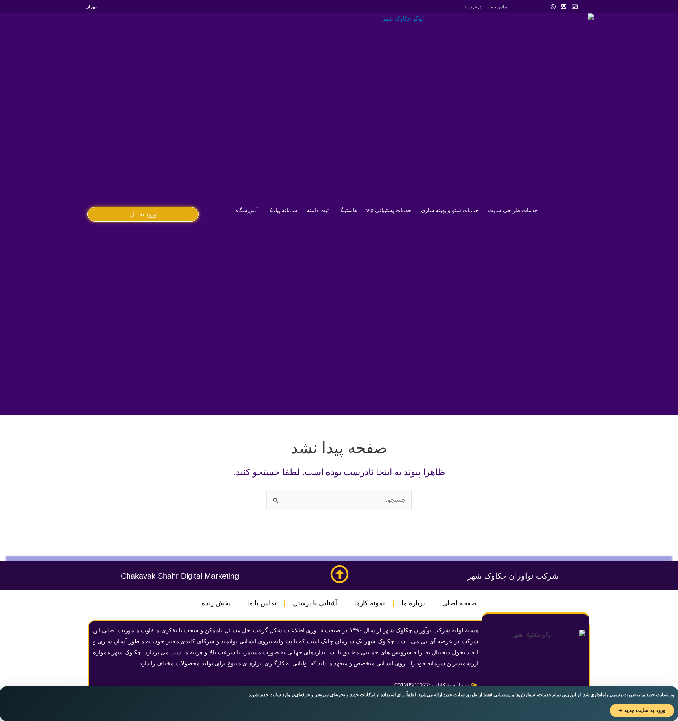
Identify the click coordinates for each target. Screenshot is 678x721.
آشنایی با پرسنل (315, 603)
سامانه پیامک (282, 210)
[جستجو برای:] (339, 499)
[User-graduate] (564, 6)
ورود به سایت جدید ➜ (641, 710)
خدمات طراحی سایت (513, 210)
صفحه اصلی (459, 603)
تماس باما (498, 6)
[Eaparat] (531, 6)
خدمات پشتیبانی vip (389, 210)
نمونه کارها (369, 603)
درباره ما (473, 6)
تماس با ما (262, 603)
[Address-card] (574, 6)
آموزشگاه (246, 210)
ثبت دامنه (318, 210)
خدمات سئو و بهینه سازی (450, 210)
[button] (143, 214)
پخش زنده (216, 603)
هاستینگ (347, 210)
